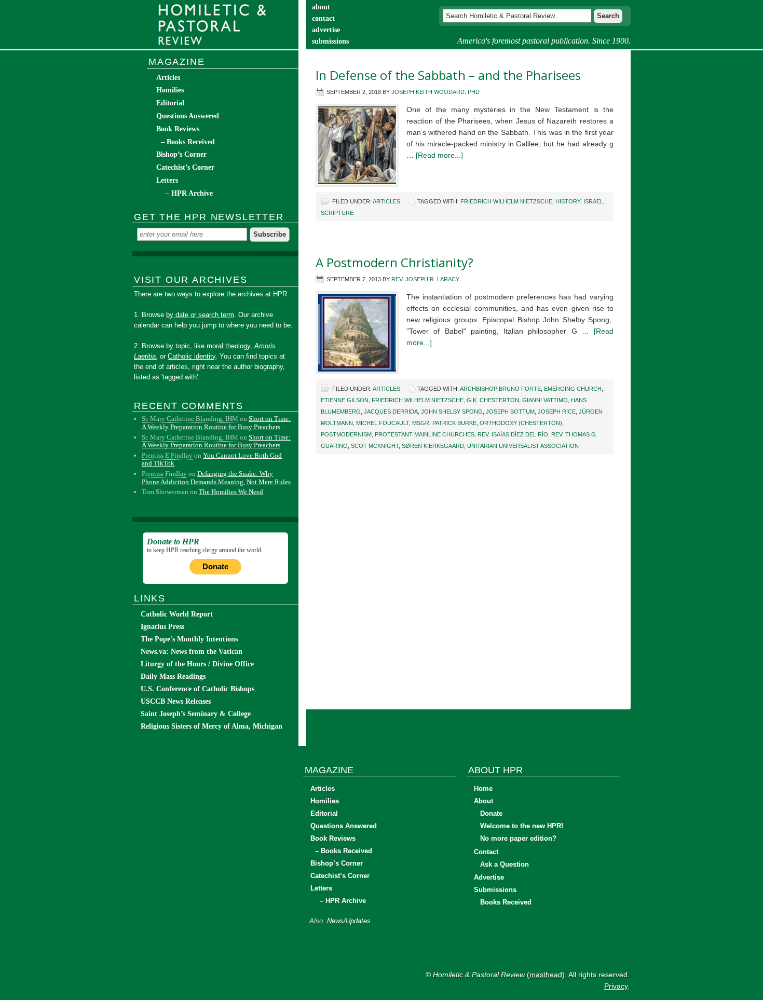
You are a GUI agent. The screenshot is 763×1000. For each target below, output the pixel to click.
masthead (545, 974)
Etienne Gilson (345, 400)
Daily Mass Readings (173, 676)
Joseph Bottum (510, 411)
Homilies (170, 90)
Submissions (495, 890)
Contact (486, 852)
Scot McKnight (375, 446)
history (567, 201)
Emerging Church (573, 389)
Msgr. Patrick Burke (444, 423)
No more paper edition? (518, 838)
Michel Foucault (382, 423)
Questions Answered (187, 116)
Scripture (337, 213)
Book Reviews (177, 129)
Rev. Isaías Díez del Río (513, 434)
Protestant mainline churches (424, 434)
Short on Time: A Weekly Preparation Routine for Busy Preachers (216, 423)
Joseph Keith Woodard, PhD (435, 92)
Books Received (506, 902)
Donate (215, 566)
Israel (593, 201)
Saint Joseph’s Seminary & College (196, 714)
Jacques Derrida (391, 411)
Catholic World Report (177, 614)
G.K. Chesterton (493, 400)
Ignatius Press (162, 627)
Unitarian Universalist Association (523, 446)
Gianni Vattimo (545, 400)
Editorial (170, 103)
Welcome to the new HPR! (521, 826)
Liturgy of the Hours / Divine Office (197, 664)
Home (483, 788)
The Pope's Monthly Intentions (189, 639)
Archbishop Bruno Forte (500, 389)
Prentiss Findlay (164, 473)
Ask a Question (504, 864)
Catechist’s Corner (185, 167)
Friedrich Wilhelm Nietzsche (506, 201)
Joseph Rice (557, 411)
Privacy (616, 986)
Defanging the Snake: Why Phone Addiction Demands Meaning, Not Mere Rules (216, 478)
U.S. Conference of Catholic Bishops (197, 689)
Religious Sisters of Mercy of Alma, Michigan (211, 726)
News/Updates (349, 921)
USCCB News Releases (176, 701)
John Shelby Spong (452, 411)
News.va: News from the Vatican (191, 651)
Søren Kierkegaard (433, 446)
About (483, 801)
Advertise (489, 877)
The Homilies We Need (231, 492)
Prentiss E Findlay (167, 455)
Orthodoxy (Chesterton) (521, 423)
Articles (386, 201)
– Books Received (188, 142)
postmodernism (346, 434)
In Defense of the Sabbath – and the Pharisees (448, 75)
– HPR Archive (189, 193)
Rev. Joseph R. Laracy (425, 279)
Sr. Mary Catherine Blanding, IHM (190, 418)
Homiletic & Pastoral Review (215, 24)
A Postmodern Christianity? (394, 262)
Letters (167, 180)
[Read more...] (439, 155)
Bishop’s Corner (181, 154)
